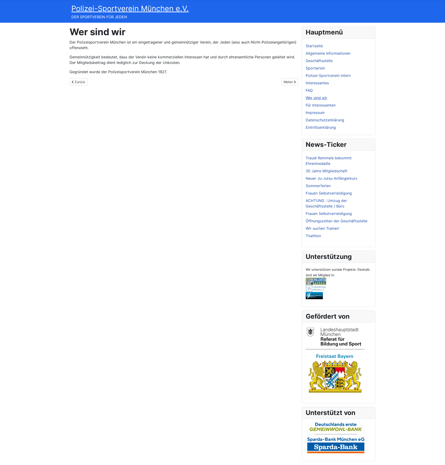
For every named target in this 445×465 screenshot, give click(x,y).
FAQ (309, 90)
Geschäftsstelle (319, 60)
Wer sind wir (316, 97)
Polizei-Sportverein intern (328, 75)
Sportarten (315, 68)
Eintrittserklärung (321, 127)
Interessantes (317, 83)
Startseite (314, 46)
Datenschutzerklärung (325, 120)
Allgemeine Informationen (328, 53)
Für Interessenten (321, 105)
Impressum (315, 112)
